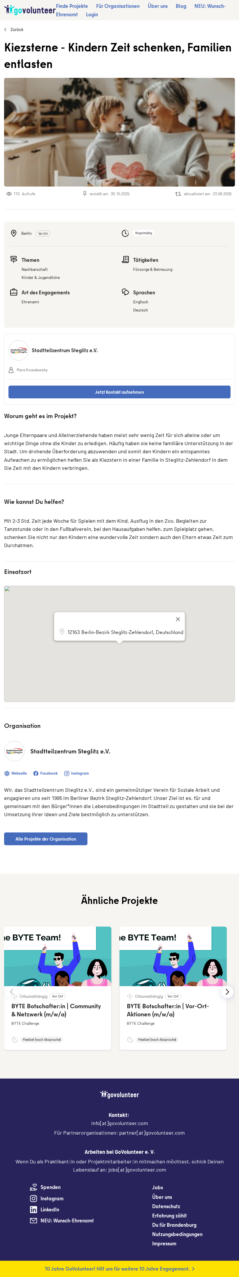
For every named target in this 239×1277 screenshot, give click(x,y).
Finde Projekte (72, 6)
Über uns (158, 6)
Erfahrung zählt (169, 1215)
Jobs (157, 1187)
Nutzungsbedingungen (177, 1234)
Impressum (164, 1243)
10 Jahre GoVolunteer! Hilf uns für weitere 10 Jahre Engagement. (117, 1268)
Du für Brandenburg (174, 1224)
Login (92, 14)
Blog (181, 6)
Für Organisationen (118, 6)
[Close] (178, 619)
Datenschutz (166, 1206)
